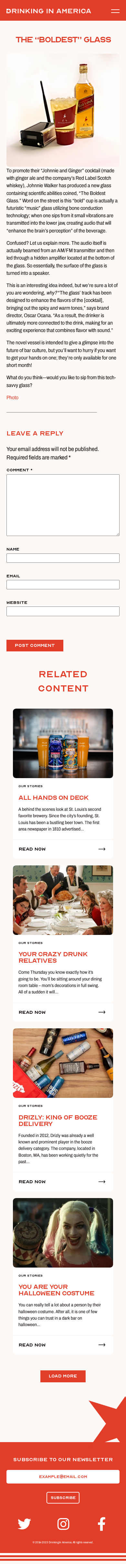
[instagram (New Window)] (63, 1524)
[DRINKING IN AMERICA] (48, 11)
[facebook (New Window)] (102, 1524)
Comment (19, 470)
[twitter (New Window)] (23, 1524)
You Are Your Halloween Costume (56, 1290)
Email (13, 576)
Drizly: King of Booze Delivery (57, 1121)
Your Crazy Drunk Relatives (53, 957)
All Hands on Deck (53, 797)
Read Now (32, 849)
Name (12, 549)
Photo (12, 397)
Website (16, 602)
